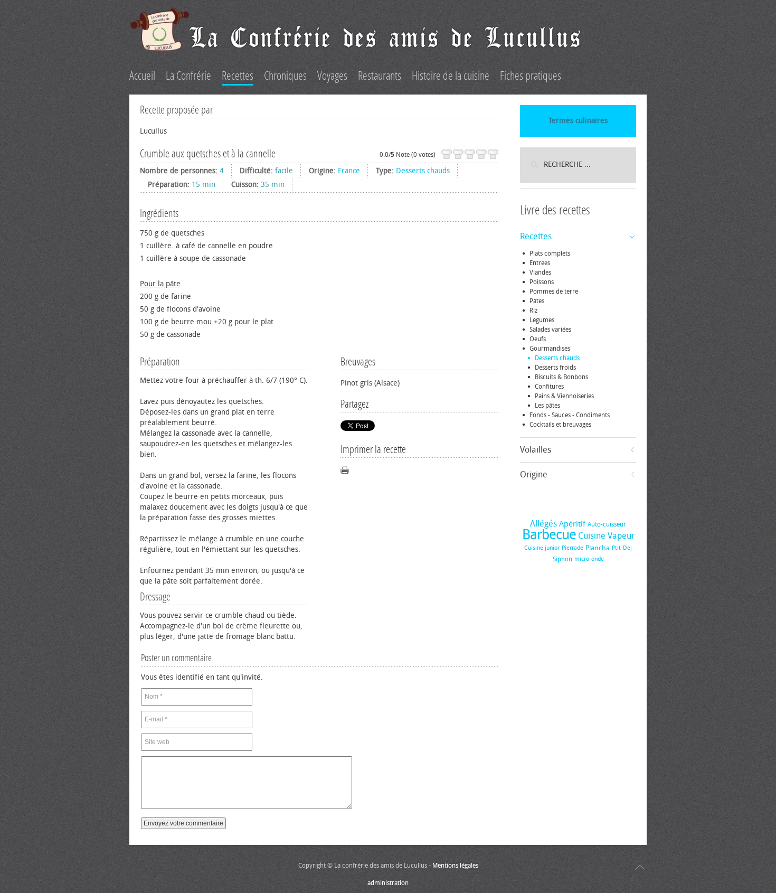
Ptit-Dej (622, 547)
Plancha (597, 548)
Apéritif (572, 524)
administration (388, 883)
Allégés (543, 524)
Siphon (562, 559)
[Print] (344, 470)
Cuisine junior (542, 547)
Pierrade (572, 547)
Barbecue (549, 535)
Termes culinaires (578, 120)
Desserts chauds (423, 170)
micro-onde (589, 559)
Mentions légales (455, 865)
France (349, 170)
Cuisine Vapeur (606, 536)
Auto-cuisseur (607, 524)
